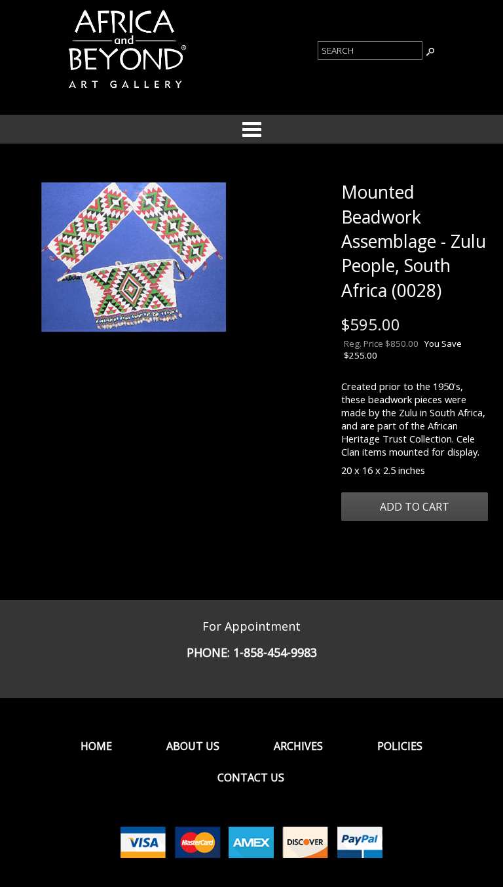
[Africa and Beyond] (125, 90)
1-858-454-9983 (275, 652)
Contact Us (250, 777)
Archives (298, 746)
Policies (399, 746)
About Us (192, 746)
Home (96, 746)
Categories (251, 129)
